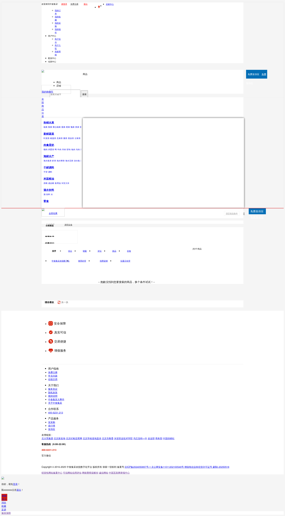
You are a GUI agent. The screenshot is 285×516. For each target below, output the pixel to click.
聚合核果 (57, 126)
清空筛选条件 (232, 213)
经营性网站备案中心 (52, 472)
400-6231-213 (55, 412)
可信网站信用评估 (72, 472)
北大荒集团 (47, 438)
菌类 (65, 138)
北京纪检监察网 (74, 438)
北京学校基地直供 (92, 438)
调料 (50, 171)
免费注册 (74, 3)
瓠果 (73, 126)
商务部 (158, 438)
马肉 (78, 149)
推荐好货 (82, 260)
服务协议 (52, 389)
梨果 (50, 126)
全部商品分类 (43, 107)
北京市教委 (107, 438)
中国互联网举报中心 (119, 472)
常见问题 (52, 375)
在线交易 (52, 379)
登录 (15, 484)
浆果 (77, 126)
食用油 (58, 183)
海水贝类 (69, 160)
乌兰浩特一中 (140, 438)
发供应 (51, 429)
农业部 (151, 438)
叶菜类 (46, 138)
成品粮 (51, 183)
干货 (46, 171)
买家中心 (110, 4)
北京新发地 (59, 438)
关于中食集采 (55, 402)
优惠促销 (104, 260)
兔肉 (73, 149)
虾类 (54, 160)
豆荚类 (77, 138)
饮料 (48, 194)
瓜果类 (60, 138)
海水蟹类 (61, 160)
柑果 (68, 126)
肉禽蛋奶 (49, 145)
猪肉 (46, 149)
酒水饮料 (49, 190)
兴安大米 (65, 183)
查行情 (51, 425)
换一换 (64, 302)
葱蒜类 (71, 138)
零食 (46, 201)
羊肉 (64, 149)
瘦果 (63, 126)
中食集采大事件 (56, 399)
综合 (70, 250)
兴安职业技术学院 (123, 438)
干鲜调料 (49, 167)
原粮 (46, 183)
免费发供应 (257, 217)
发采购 (51, 422)
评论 (100, 250)
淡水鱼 (77, 160)
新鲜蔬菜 (49, 134)
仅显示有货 (125, 260)
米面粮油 (49, 178)
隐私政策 (52, 392)
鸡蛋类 (51, 149)
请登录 (64, 3)
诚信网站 (103, 472)
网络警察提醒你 (90, 472)
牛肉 (59, 149)
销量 (85, 250)
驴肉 (69, 149)
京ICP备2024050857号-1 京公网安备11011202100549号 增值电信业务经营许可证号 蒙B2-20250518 (177, 466)
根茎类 (53, 138)
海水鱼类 (47, 160)
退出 (86, 3)
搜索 (84, 94)
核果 (46, 126)
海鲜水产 (49, 156)
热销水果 (49, 122)
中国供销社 (168, 438)
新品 (114, 250)
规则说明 (52, 395)
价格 (129, 250)
